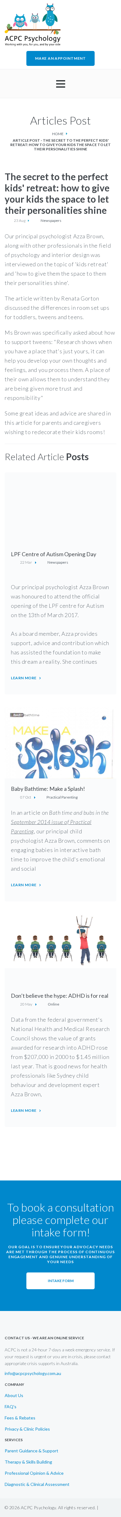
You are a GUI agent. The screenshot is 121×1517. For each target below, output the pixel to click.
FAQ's (10, 1406)
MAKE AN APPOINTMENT (60, 58)
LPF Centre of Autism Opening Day (53, 554)
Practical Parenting (62, 797)
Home (58, 133)
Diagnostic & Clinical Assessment (37, 1484)
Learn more (24, 678)
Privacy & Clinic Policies (27, 1429)
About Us (14, 1395)
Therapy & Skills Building (28, 1462)
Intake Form (61, 1280)
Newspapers (51, 220)
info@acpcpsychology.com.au (33, 1373)
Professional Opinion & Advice (34, 1473)
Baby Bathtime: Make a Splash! (48, 788)
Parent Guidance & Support (31, 1450)
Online (53, 1004)
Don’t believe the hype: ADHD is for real (59, 995)
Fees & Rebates (20, 1417)
